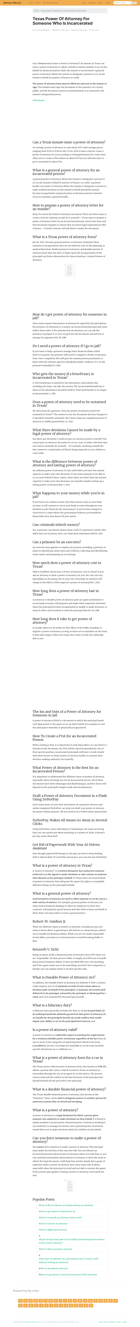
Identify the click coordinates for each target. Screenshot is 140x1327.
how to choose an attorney (54, 1223)
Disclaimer (92, 3)
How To (38, 3)
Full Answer (39, 100)
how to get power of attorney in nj (58, 1211)
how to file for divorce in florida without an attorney (67, 1205)
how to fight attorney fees (53, 1230)
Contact (108, 3)
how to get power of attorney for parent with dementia (69, 1274)
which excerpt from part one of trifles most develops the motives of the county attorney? (72, 1241)
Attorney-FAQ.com (12, 3)
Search (133, 3)
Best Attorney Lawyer (50, 3)
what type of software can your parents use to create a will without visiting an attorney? (68, 1261)
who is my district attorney (54, 1268)
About (84, 3)
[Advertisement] (70, 47)
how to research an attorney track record (61, 1217)
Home (31, 3)
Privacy (100, 3)
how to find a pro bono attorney (56, 1249)
